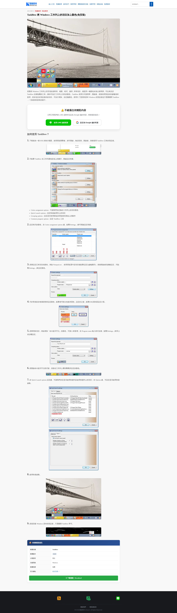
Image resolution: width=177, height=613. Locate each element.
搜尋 (151, 4)
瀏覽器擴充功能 (83, 4)
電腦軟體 (59, 4)
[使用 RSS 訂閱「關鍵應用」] (59, 598)
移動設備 (100, 4)
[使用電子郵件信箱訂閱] (88, 598)
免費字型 (92, 4)
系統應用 (45, 11)
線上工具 (52, 4)
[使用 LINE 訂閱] (118, 598)
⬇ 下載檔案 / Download (74, 578)
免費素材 (107, 4)
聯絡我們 (83, 607)
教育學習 (73, 4)
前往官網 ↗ (56, 571)
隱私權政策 (93, 607)
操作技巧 (66, 4)
